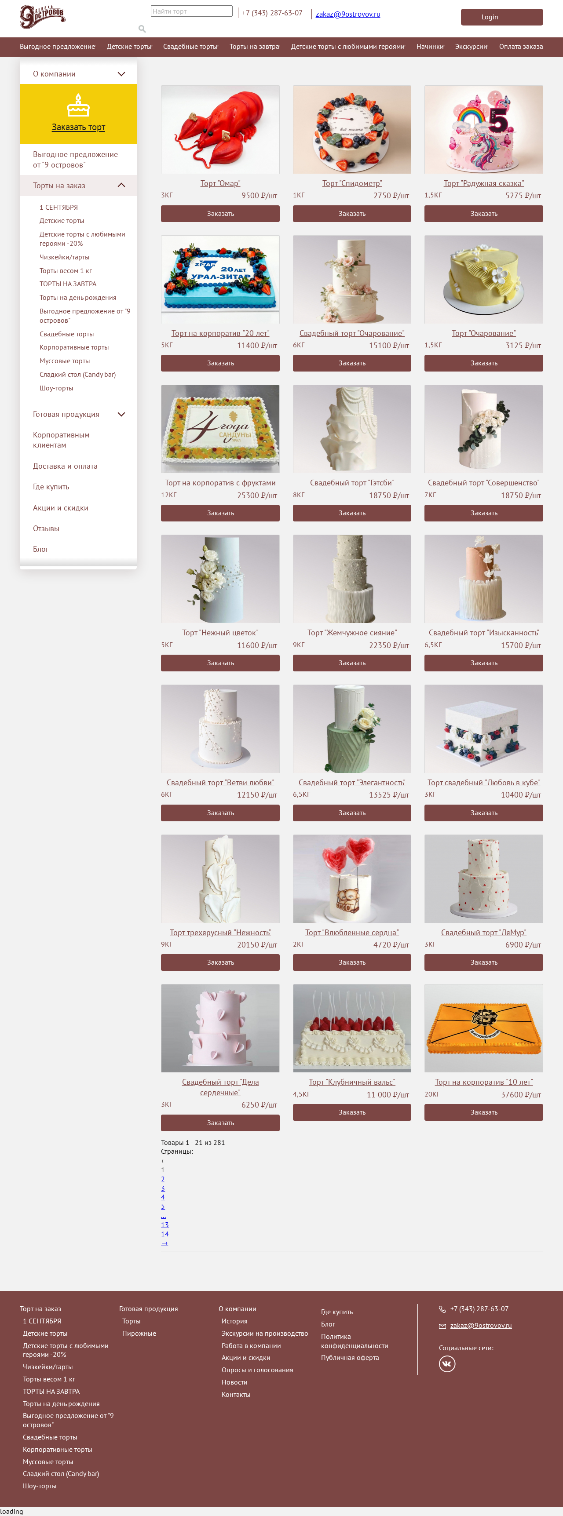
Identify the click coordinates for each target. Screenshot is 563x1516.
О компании (237, 1308)
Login (490, 16)
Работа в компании (251, 1345)
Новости (235, 1382)
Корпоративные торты (74, 347)
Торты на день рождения (78, 297)
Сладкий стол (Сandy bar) (78, 374)
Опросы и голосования (257, 1369)
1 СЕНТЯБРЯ (59, 207)
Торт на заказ (40, 1308)
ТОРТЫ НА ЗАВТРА (68, 283)
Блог (41, 549)
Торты (131, 1320)
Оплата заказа (521, 46)
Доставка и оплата (65, 466)
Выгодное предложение (57, 46)
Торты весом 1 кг (66, 270)
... (163, 1215)
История (235, 1320)
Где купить (51, 486)
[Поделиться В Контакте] (447, 1364)
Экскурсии (471, 46)
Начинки (430, 46)
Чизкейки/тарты (65, 256)
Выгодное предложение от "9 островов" (75, 159)
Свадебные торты (190, 46)
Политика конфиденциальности (354, 1341)
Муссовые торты (65, 360)
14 (165, 1233)
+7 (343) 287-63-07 (272, 13)
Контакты (236, 1394)
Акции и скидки (60, 508)
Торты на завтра (254, 46)
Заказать (220, 213)
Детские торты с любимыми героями (348, 46)
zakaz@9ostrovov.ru (348, 14)
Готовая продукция (148, 1308)
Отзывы (46, 528)
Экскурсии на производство (265, 1333)
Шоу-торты (56, 387)
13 (165, 1224)
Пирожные (139, 1333)
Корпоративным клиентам (61, 440)
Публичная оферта (350, 1357)
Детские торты (129, 46)
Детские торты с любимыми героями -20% (82, 239)
